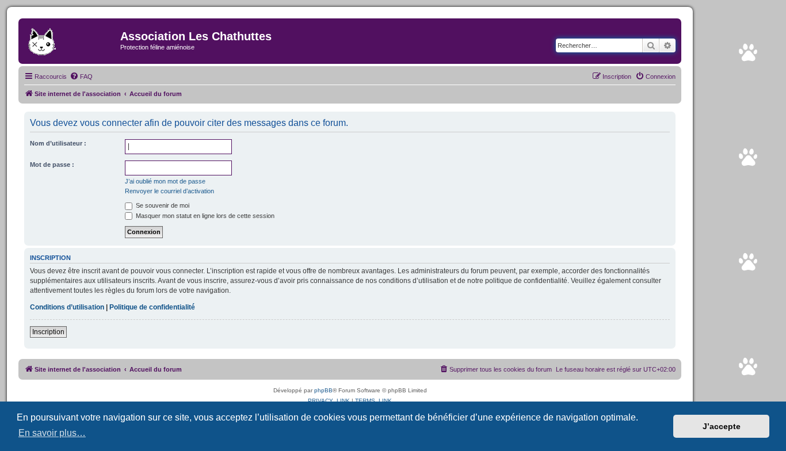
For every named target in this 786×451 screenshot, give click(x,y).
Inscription (48, 332)
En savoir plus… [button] (52, 433)
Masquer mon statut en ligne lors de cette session (204, 215)
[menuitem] (81, 76)
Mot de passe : (52, 164)
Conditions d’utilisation (67, 307)
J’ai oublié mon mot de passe (165, 181)
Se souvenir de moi (161, 205)
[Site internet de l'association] (70, 39)
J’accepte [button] (722, 426)
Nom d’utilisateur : (58, 143)
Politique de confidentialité (152, 307)
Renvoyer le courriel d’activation (169, 191)
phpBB (323, 390)
